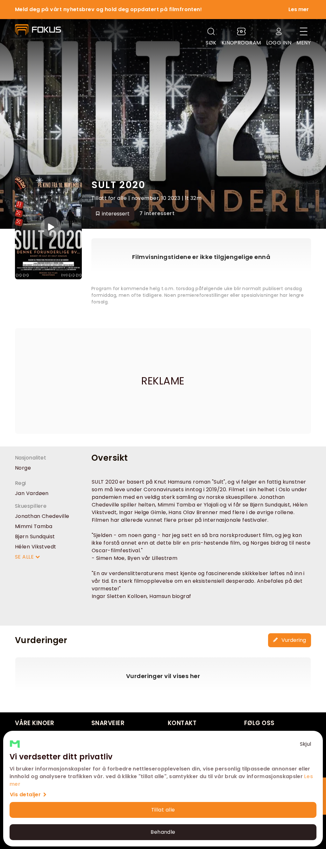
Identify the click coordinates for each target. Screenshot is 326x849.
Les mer (298, 9)
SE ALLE (25, 556)
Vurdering (293, 640)
